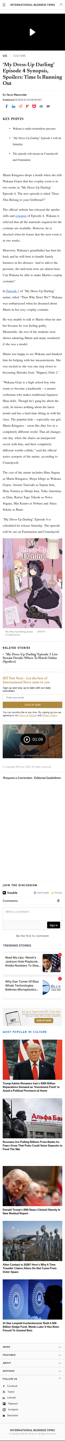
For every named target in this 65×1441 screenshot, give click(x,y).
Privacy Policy (49, 715)
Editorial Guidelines (47, 777)
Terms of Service (28, 715)
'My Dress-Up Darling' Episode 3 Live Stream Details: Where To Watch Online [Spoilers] (30, 658)
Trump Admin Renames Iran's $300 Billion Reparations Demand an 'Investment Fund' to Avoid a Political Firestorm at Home (31, 1087)
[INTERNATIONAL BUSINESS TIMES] (32, 5)
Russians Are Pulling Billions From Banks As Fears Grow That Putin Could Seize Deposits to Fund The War (32, 1145)
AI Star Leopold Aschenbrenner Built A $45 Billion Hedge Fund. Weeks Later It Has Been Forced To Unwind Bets (31, 1327)
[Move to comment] (48, 106)
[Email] (41, 106)
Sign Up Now (43, 1020)
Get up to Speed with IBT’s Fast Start (41, 1012)
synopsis (21, 215)
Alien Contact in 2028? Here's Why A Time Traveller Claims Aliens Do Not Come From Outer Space (30, 1268)
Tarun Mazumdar (16, 94)
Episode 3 (12, 291)
